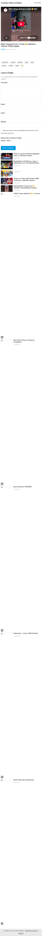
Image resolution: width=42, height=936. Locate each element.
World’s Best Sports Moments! (24, 780)
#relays (20, 62)
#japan (13, 62)
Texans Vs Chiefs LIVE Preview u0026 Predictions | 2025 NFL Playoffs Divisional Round (26, 180)
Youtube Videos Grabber (11, 3)
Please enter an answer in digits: (11, 138)
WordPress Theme (30, 931)
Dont (26, 62)
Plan (32, 62)
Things (11, 65)
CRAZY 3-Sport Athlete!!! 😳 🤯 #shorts (27, 193)
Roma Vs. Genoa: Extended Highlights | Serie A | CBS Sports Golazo (27, 154)
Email (3, 113)
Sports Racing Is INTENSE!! (23, 487)
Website (3, 122)
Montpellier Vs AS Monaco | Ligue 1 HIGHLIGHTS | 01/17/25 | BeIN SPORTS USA (26, 163)
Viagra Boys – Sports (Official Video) (26, 633)
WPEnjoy (21, 933)
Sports (3, 49)
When (17, 65)
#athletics (5, 62)
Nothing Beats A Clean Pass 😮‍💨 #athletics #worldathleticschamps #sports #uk (25, 187)
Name (3, 104)
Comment (4, 82)
